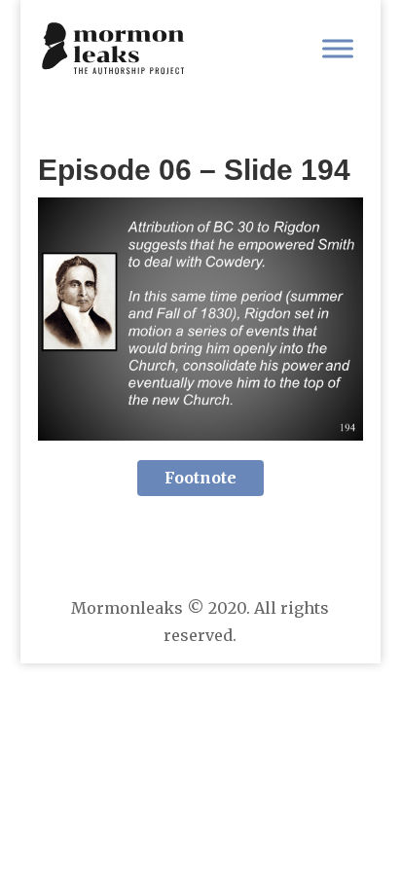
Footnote (200, 477)
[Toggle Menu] (337, 48)
